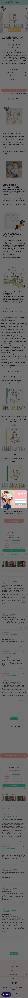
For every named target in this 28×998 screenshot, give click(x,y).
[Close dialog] (26, 491)
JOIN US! (20, 504)
